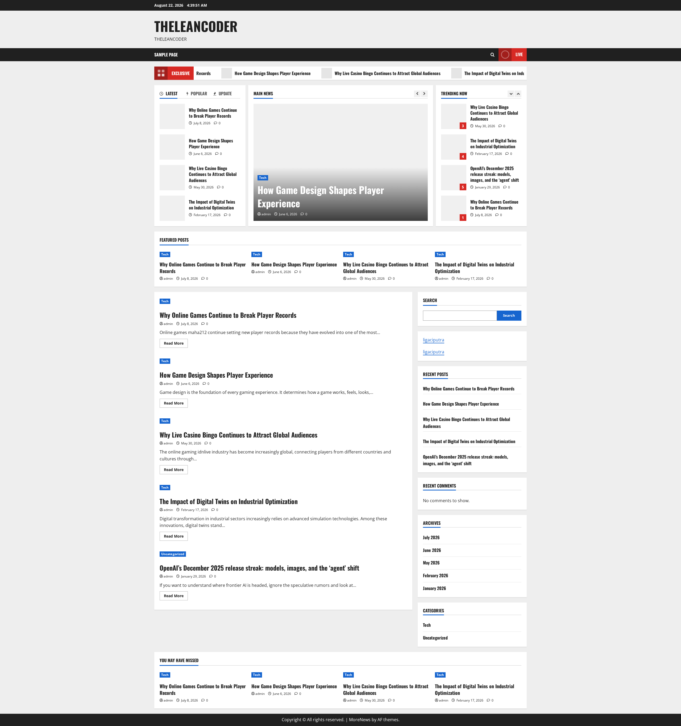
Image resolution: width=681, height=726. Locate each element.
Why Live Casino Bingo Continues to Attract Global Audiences (371, 73)
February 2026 (435, 575)
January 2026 (434, 588)
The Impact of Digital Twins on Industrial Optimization (494, 73)
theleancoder (196, 26)
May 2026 (431, 562)
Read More (176, 344)
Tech (263, 177)
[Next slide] (424, 93)
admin (266, 214)
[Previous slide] (417, 93)
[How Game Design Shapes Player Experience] (341, 162)
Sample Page (166, 54)
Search (430, 300)
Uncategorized (172, 554)
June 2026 (432, 550)
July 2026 (431, 537)
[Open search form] (493, 55)
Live (519, 54)
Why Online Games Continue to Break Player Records (172, 116)
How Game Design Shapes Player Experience (256, 73)
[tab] (173, 94)
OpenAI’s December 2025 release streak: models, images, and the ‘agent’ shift (453, 177)
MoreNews (360, 720)
